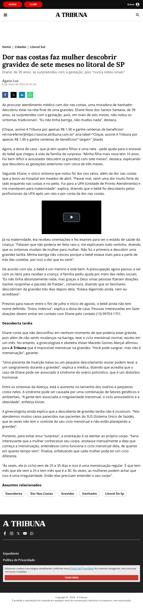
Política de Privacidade (81, 568)
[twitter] (14, 95)
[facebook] (5, 95)
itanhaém (89, 494)
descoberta (13, 494)
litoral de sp (114, 494)
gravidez (67, 494)
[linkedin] (22, 95)
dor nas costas (41, 494)
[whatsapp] (30, 95)
